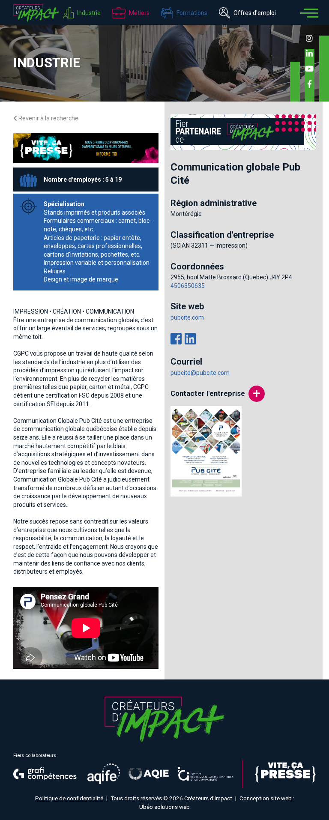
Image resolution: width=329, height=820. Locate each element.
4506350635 (187, 285)
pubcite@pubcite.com (200, 372)
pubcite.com (187, 317)
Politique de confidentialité (69, 798)
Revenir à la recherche (47, 118)
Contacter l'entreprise (207, 393)
